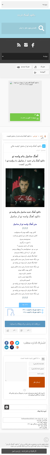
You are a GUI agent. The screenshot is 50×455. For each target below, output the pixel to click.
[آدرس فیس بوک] (33, 49)
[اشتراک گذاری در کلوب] (17, 347)
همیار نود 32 (42, 426)
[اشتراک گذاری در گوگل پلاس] (12, 343)
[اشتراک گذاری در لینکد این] (7, 347)
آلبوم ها (42, 72)
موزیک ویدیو (25, 67)
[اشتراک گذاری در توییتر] (17, 343)
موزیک (43, 67)
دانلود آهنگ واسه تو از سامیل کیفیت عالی (26, 146)
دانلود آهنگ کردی (26, 15)
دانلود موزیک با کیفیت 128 (32, 312)
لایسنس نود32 (42, 420)
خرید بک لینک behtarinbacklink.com (34, 419)
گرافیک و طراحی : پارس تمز (24, 451)
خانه (41, 136)
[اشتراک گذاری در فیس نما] (12, 347)
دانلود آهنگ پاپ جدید (36, 161)
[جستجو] (41, 28)
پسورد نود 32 (42, 422)
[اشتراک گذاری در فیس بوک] (7, 343)
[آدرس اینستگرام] (26, 49)
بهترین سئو (43, 427)
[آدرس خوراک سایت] (19, 49)
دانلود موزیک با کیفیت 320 (32, 310)
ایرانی (35, 136)
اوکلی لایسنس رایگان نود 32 (37, 424)
